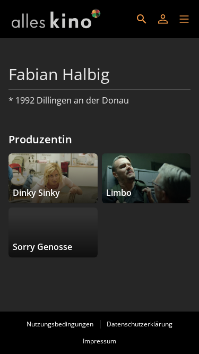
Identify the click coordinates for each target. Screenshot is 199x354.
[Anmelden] (163, 19)
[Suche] (141, 19)
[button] (184, 19)
